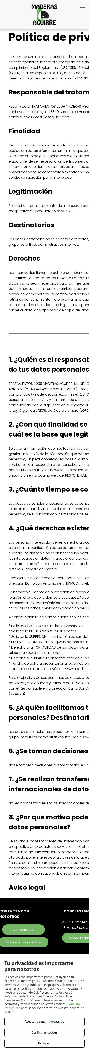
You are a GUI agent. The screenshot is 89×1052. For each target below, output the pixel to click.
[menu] (82, 9)
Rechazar (44, 1043)
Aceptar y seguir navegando (44, 1021)
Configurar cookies (44, 1032)
